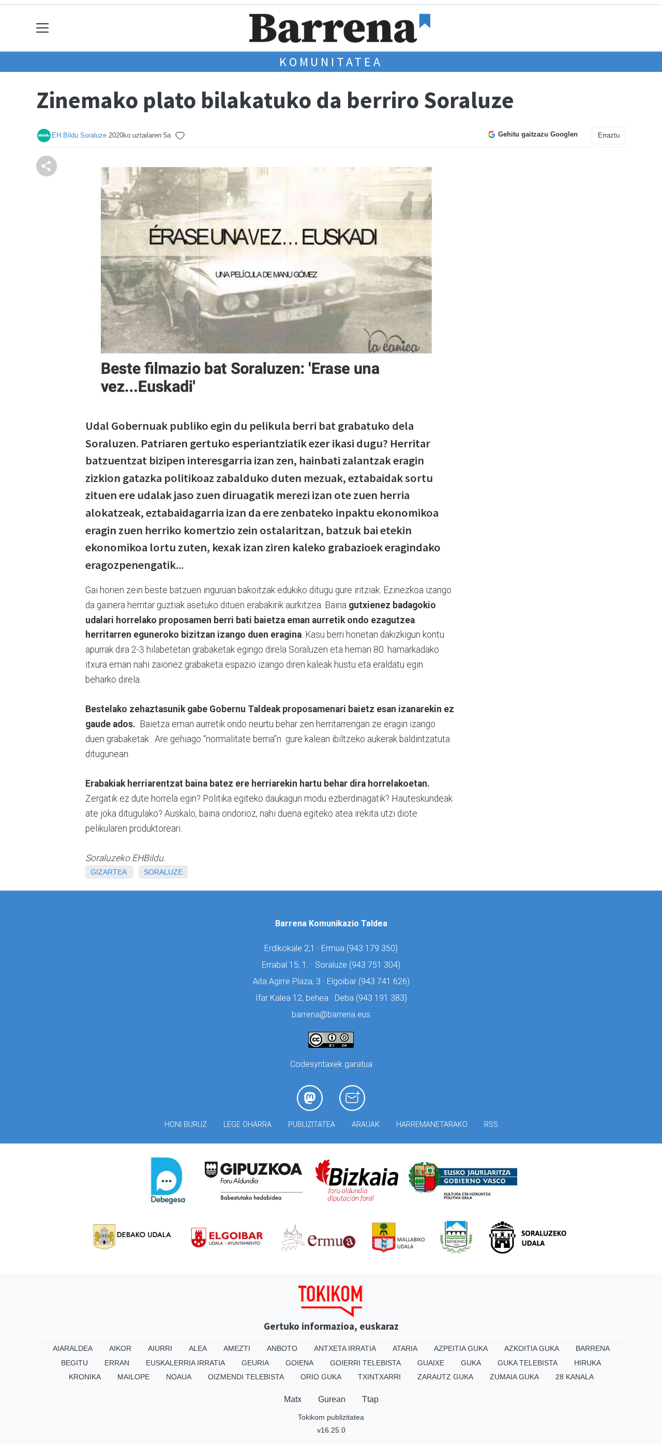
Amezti (236, 1348)
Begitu (74, 1363)
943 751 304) (376, 965)
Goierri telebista (365, 1363)
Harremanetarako (432, 1124)
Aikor (120, 1348)
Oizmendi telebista (246, 1377)
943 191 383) (382, 998)
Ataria (405, 1348)
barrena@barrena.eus (331, 1014)
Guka (471, 1363)
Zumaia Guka (514, 1377)
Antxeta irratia (345, 1348)
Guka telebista (528, 1363)
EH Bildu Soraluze (79, 135)
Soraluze (163, 872)
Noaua (178, 1377)
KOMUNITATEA (331, 62)
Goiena (299, 1363)
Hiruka (587, 1363)
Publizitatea (311, 1124)
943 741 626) (385, 981)
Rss (491, 1124)
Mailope (133, 1377)
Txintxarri (379, 1377)
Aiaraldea (73, 1348)
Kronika (85, 1377)
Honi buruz (185, 1124)
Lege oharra (247, 1124)
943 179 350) (373, 948)
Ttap (370, 1399)
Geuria (255, 1363)
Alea (198, 1348)
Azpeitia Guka (461, 1348)
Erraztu (609, 135)
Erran (116, 1363)
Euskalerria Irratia (185, 1363)
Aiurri (160, 1348)
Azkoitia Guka (531, 1348)
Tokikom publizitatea (331, 1417)
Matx (293, 1399)
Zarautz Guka (445, 1377)
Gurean (331, 1399)
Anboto (282, 1348)
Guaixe (430, 1363)
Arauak (366, 1124)
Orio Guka (320, 1377)
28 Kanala (574, 1377)
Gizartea (108, 872)
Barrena (593, 1348)
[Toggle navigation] (43, 28)
